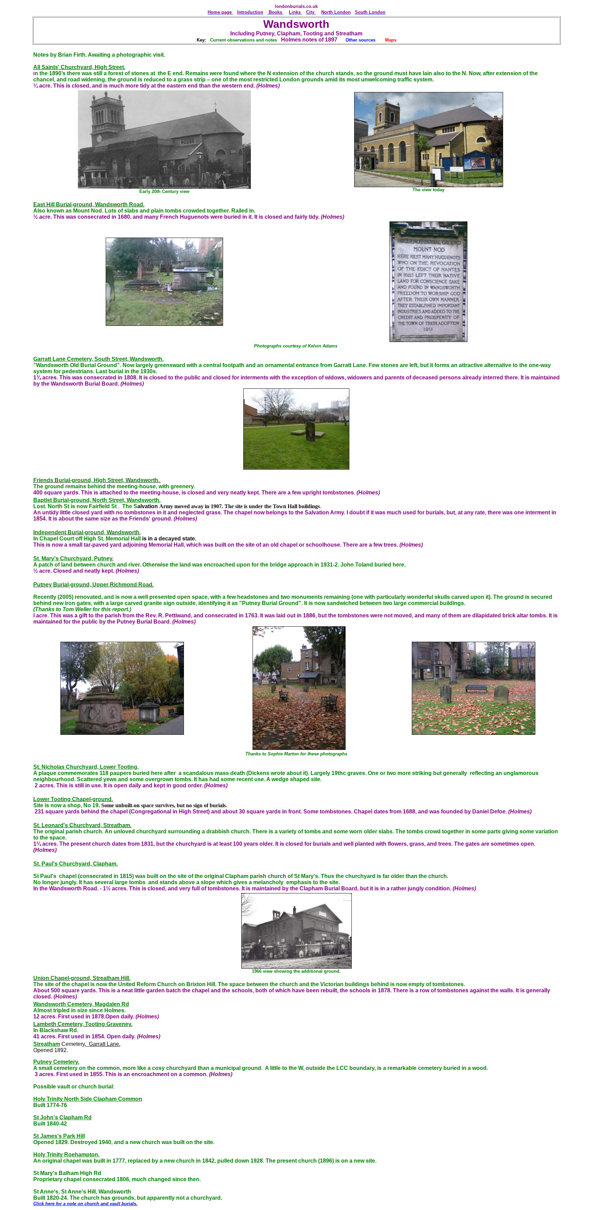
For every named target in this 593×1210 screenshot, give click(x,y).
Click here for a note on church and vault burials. (85, 1203)
